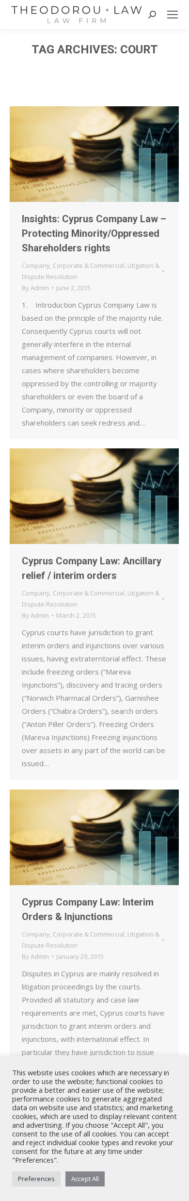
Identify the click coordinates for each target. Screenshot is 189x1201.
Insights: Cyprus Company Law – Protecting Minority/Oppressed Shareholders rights (94, 233)
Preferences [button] (36, 1178)
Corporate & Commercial (89, 265)
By (35, 287)
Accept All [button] (85, 1178)
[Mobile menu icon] (172, 14)
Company (36, 265)
